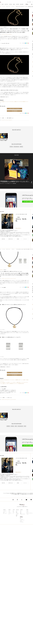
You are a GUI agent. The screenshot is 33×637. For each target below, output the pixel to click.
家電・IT (17, 515)
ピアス (8, 278)
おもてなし (17, 513)
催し (13, 511)
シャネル (27, 514)
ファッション (3, 6)
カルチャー (21, 521)
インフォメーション (22, 520)
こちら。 (10, 231)
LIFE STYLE (17, 509)
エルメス (27, 512)
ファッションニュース (6, 34)
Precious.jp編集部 (4, 287)
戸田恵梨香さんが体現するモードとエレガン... (14, 181)
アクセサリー (13, 249)
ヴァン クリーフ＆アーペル (29, 513)
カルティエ (10, 34)
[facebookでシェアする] (22, 43)
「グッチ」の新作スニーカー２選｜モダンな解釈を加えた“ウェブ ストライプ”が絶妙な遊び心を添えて (12, 383)
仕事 (20, 511)
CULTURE (21, 509)
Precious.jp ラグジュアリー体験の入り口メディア (22, 506)
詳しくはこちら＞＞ (18, 228)
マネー (21, 512)
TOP (0, 6)
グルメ (13, 512)
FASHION (1, 27)
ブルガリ (27, 511)
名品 (20, 518)
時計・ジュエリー (8, 6)
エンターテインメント (22, 514)
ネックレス (13, 6)
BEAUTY (9, 509)
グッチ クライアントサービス (14, 372)
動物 (16, 512)
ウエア (4, 512)
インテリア (17, 514)
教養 (20, 513)
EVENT (14, 509)
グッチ (15, 278)
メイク (9, 511)
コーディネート (5, 511)
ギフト (16, 511)
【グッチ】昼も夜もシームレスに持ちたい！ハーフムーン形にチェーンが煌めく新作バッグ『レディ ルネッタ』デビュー (14, 382)
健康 (16, 516)
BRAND (27, 509)
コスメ (9, 512)
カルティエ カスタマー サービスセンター (14, 108)
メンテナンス (10, 513)
